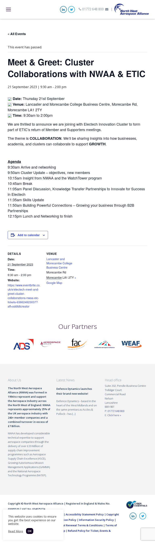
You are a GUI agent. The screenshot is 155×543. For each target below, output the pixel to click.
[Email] (106, 9)
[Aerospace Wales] (50, 344)
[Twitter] (71, 9)
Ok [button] (30, 531)
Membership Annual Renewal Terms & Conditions (71, 525)
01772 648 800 (92, 9)
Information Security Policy (96, 520)
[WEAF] (131, 344)
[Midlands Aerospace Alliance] (104, 344)
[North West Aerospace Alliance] (131, 9)
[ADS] (23, 344)
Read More (15, 531)
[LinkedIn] (63, 9)
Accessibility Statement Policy (85, 514)
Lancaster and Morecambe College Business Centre (59, 263)
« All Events (17, 33)
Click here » (114, 415)
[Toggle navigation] (8, 9)
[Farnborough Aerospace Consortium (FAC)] (77, 344)
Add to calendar (29, 235)
